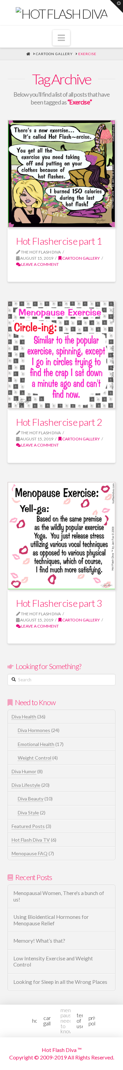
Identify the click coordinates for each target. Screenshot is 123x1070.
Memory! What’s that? (39, 941)
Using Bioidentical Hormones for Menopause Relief (51, 920)
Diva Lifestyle (26, 785)
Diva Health (24, 716)
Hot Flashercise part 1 (59, 241)
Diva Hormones (34, 730)
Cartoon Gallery (81, 258)
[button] (61, 38)
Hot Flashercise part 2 (59, 422)
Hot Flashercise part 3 (59, 603)
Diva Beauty (30, 798)
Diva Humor (24, 771)
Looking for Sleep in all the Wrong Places (60, 982)
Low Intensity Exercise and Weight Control (53, 961)
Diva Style (28, 812)
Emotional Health (36, 744)
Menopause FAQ (29, 853)
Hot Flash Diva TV (31, 840)
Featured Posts (28, 826)
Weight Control (34, 758)
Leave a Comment (39, 264)
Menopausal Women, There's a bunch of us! (58, 896)
